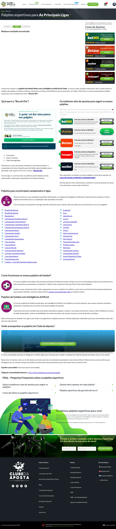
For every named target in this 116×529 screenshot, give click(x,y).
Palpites (83, 4)
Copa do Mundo (34, 4)
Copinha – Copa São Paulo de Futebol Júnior (21, 262)
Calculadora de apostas (46, 490)
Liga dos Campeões (70, 222)
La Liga (65, 219)
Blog (40, 485)
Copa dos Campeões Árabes (15, 253)
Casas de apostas (44, 468)
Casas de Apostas (46, 4)
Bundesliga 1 (9, 216)
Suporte (41, 507)
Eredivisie (66, 210)
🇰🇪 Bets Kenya (103, 480)
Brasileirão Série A (11, 210)
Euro (65, 213)
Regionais (66, 248)
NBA (71, 492)
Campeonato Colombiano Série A (17, 225)
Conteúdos (57, 4)
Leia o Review (98, 82)
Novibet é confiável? (100, 69)
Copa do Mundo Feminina (14, 250)
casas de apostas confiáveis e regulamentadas (77, 178)
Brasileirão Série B (11, 213)
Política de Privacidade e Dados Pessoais (63, 526)
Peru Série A (67, 239)
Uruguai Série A (69, 259)
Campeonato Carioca (71, 250)
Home (24, 4)
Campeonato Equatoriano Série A (17, 227)
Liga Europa (67, 225)
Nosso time (42, 512)
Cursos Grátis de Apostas (46, 496)
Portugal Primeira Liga (71, 242)
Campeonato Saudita (12, 233)
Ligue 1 (65, 230)
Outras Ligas (67, 236)
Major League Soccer (70, 233)
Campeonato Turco (12, 236)
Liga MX (66, 227)
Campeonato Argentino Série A (16, 219)
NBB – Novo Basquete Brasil (78, 497)
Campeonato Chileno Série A (15, 222)
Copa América (10, 242)
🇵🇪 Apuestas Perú (104, 471)
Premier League (68, 245)
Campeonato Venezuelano (14, 239)
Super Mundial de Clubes (72, 256)
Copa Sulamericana (12, 259)
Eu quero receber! (105, 448)
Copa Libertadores (11, 256)
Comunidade (93, 4)
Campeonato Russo (12, 230)
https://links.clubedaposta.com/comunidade (44, 373)
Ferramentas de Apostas (71, 4)
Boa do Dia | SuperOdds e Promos (49, 479)
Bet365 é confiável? (100, 42)
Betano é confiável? (100, 56)
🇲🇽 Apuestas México (105, 467)
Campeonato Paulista (71, 253)
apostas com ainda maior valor (59, 292)
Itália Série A (67, 216)
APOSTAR (107, 39)
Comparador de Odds (45, 473)
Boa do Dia (38, 171)
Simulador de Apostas (45, 501)
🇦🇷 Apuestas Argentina (106, 475)
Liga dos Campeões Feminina (78, 502)
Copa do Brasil (10, 245)
